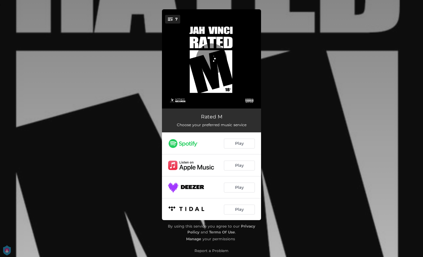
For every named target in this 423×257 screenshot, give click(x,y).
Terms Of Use (222, 232)
